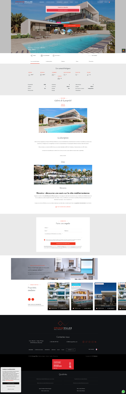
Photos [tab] (63, 104)
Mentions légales (42, 356)
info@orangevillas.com (71, 341)
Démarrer (42, 2)
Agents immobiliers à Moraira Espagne (45, 388)
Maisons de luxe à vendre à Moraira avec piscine (45, 383)
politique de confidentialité (77, 239)
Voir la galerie (72, 25)
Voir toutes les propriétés (34, 304)
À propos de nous (50, 2)
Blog (71, 2)
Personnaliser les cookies (11, 386)
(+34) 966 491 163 (54, 341)
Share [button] (34, 55)
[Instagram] (90, 341)
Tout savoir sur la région (63, 206)
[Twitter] (87, 341)
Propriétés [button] (59, 2)
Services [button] (66, 2)
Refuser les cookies (11, 389)
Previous (40, 120)
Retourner (94, 55)
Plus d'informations (9, 380)
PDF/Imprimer (46, 55)
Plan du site (55, 356)
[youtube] (92, 341)
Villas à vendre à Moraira (81, 388)
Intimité (47, 356)
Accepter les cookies (10, 383)
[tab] (35, 61)
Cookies (51, 356)
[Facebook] (83, 341)
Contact (84, 2)
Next (85, 120)
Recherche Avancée (63, 10)
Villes (76, 2)
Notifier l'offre (58, 55)
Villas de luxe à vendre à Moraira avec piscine (80, 383)
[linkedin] (95, 341)
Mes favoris (91, 349)
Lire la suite (63, 155)
